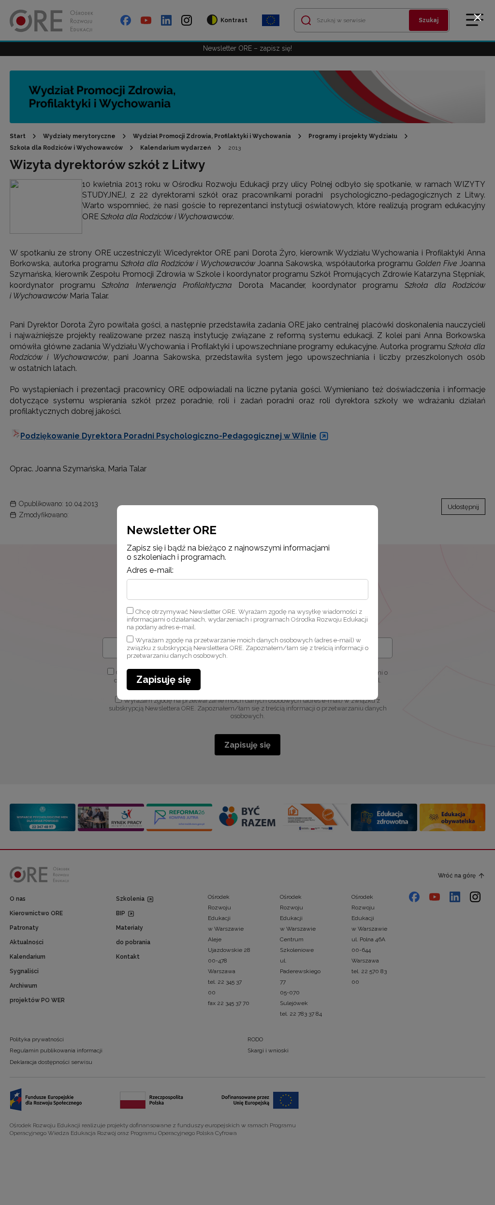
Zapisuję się (163, 679)
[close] (477, 17)
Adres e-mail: (150, 570)
